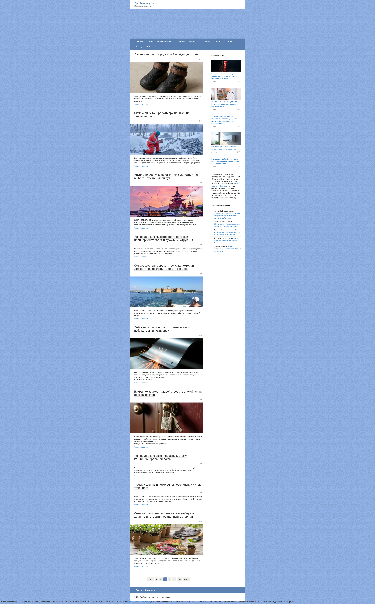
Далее (186, 579)
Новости (169, 47)
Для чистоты (181, 41)
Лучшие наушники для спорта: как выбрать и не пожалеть (227, 249)
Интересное (159, 47)
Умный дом (139, 47)
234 (179, 579)
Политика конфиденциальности (146, 590)
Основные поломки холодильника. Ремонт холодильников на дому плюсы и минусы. (224, 104)
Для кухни (150, 41)
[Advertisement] (187, 24)
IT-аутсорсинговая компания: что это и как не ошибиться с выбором (227, 232)
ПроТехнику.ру (144, 3)
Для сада (217, 41)
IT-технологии (228, 41)
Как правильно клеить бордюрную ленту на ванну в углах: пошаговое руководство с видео (224, 76)
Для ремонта (205, 41)
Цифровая (139, 41)
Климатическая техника (165, 41)
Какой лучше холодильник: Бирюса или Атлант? (226, 240)
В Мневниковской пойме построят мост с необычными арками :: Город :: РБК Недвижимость (225, 161)
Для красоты (193, 41)
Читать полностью (141, 104)
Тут (220, 198)
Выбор (149, 47)
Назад (150, 579)
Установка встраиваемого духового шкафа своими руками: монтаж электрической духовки (227, 215)
